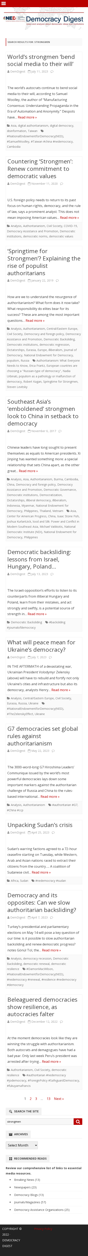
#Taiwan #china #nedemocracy (52, 141)
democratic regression (54, 344)
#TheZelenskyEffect (20, 714)
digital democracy (61, 125)
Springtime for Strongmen (60, 381)
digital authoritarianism (33, 125)
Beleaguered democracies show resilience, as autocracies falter (42, 1007)
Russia (25, 360)
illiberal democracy (38, 500)
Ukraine (33, 703)
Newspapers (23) (25, 1187)
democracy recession (37, 958)
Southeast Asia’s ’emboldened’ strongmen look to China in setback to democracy (43, 412)
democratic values (61, 236)
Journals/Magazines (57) (30, 1202)
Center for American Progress (26, 516)
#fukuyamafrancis (19, 1086)
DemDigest (17, 71)
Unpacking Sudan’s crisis (39, 825)
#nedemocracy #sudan (50, 881)
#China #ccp (15, 810)
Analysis (16, 226)
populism (13, 360)
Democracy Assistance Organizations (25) (42, 1210)
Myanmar (27, 505)
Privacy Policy (43, 1229)
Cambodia (13, 147)
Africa (14, 881)
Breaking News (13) (27, 1180)
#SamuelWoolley (18, 141)
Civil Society (54, 226)
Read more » (27, 117)
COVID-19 (70, 226)
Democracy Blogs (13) (29, 1195)
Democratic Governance (60, 490)
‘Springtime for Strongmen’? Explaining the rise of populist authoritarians (43, 262)
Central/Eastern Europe (62, 329)
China (10, 484)
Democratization (50, 495)
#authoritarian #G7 (64, 805)
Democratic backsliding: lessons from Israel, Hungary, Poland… (39, 559)
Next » (59, 1098)
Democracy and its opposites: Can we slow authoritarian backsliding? (41, 902)
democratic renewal (36, 964)
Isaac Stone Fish (68, 516)
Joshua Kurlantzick (19, 521)
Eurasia (31, 350)
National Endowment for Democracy (48, 355)
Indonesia (13, 505)
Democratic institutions (22, 344)
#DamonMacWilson (39, 969)
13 (48, 1098)
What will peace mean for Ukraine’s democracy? (41, 645)
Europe (42, 350)
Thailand (45, 511)
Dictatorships (16, 350)
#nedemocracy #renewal (23, 979)
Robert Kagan (32, 381)
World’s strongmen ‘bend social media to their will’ (41, 60)
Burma (58, 479)
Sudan (24, 881)
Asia (13, 125)
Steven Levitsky (17, 387)
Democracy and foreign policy (44, 334)
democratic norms (35, 236)
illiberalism (55, 350)
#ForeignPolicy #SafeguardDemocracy (53, 1080)
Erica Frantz (37, 366)
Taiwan (32, 131)
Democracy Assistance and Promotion (32, 231)
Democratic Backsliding (59, 339)
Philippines (31, 511)
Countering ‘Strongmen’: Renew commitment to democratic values (40, 168)
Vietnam (57, 511)
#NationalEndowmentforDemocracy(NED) (35, 136)
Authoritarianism (34, 226)
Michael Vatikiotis (51, 527)
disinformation (16, 131)
